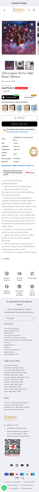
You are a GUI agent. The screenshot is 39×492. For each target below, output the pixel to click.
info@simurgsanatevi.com (17, 428)
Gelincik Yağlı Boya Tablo (13, 379)
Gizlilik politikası (29, 482)
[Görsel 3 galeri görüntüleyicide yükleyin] (29, 65)
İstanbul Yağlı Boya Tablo (13, 368)
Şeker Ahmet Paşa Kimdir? (14, 409)
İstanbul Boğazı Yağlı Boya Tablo (16, 377)
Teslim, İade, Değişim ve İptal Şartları (18, 340)
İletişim (7, 347)
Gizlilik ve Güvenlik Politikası (15, 338)
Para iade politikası (27, 485)
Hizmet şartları (14, 488)
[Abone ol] (32, 318)
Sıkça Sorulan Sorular (12, 349)
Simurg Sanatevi (15, 482)
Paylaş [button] (6, 259)
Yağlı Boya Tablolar (11, 365)
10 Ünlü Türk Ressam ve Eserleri (16, 402)
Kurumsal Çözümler (11, 328)
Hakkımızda (8, 333)
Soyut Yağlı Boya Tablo (12, 386)
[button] (4, 10)
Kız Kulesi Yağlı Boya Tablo (14, 370)
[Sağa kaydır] (36, 66)
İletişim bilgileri (13, 485)
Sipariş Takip (9, 352)
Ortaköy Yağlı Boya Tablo (13, 375)
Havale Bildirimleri (11, 354)
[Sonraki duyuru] (35, 3)
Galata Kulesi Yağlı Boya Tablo (15, 372)
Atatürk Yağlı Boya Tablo (13, 384)
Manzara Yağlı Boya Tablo (13, 382)
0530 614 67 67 (12, 425)
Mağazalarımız (9, 345)
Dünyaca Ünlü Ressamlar (13, 405)
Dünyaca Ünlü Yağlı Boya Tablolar (17, 407)
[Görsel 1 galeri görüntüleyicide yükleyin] (9, 65)
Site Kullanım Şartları (12, 335)
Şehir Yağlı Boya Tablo (12, 391)
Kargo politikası (26, 488)
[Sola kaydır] (2, 66)
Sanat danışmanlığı (11, 331)
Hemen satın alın (19, 124)
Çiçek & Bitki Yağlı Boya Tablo (15, 389)
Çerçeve (7, 342)
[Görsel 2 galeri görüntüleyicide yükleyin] (19, 65)
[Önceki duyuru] (4, 3)
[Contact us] (4, 487)
